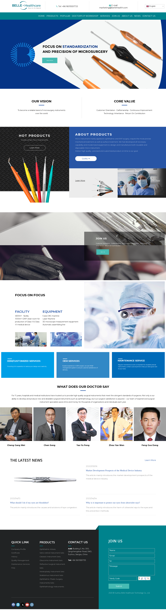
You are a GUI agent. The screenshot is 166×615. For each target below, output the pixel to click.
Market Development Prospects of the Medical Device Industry (114, 470)
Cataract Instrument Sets (50, 556)
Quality (85, 159)
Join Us (103, 252)
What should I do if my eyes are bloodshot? (29, 502)
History (14, 556)
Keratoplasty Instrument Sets (52, 571)
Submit (119, 586)
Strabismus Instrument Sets (51, 575)
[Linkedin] (18, 605)
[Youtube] (27, 605)
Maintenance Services (20, 564)
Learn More (34, 148)
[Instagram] (32, 605)
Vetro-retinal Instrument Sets (52, 553)
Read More (50, 60)
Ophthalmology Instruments (52, 586)
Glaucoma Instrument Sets (51, 560)
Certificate (15, 553)
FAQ (13, 568)
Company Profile (18, 549)
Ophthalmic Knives (48, 549)
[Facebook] (13, 605)
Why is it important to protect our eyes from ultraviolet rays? (113, 502)
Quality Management (20, 560)
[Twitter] (23, 605)
